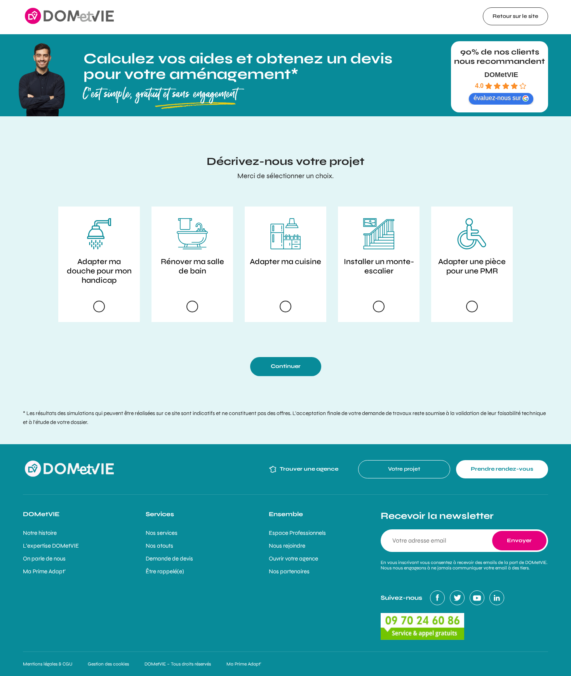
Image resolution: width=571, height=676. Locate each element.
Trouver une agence (308, 469)
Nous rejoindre (287, 545)
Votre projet (404, 469)
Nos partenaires (289, 571)
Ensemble (286, 514)
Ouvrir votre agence (293, 558)
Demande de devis (169, 558)
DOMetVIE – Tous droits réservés (177, 664)
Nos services (162, 532)
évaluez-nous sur (497, 98)
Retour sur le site (515, 16)
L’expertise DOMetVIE (51, 545)
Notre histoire (40, 532)
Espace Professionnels (297, 532)
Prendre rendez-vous (502, 469)
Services (160, 514)
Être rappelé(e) (165, 571)
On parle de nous (44, 558)
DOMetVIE (501, 75)
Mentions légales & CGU (47, 664)
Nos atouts (159, 545)
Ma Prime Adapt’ (44, 571)
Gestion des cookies (108, 664)
